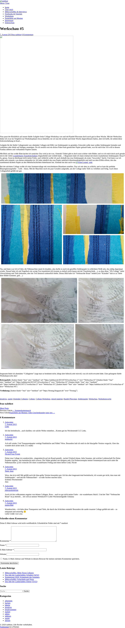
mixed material (57, 399)
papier (10, 399)
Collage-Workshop (43, 399)
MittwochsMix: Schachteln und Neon (19, 579)
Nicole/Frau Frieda (12, 454)
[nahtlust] (4, 1)
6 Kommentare (27, 35)
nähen (7, 614)
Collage (32, 399)
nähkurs (8, 616)
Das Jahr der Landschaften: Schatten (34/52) (22, 575)
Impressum (9, 20)
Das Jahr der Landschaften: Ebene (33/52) (21, 582)
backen (7, 603)
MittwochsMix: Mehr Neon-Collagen (19, 573)
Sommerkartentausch (21, 410)
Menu (2, 3)
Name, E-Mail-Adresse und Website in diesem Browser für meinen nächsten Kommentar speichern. (41, 559)
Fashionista (4, 627)
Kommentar (5, 541)
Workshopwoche (104, 399)
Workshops (9, 16)
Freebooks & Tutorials (13, 14)
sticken (7, 620)
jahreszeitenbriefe (11, 490)
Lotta (7, 427)
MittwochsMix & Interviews (16, 12)
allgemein (8, 601)
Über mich (9, 10)
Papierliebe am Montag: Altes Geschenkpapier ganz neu (32, 413)
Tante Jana (9, 471)
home (7, 7)
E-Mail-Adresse (7, 550)
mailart (7, 612)
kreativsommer (10, 610)
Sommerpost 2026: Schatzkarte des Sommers (22, 577)
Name (3, 545)
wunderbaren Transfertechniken (25, 156)
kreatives (3, 399)
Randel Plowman (70, 399)
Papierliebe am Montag (14, 18)
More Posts (4, 408)
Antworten (9, 422)
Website (3, 554)
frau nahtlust (16, 35)
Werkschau (93, 399)
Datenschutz (9, 23)
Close (7, 3)
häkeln (7, 605)
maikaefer (9, 439)
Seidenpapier (83, 399)
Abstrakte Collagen (20, 399)
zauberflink (9, 505)
